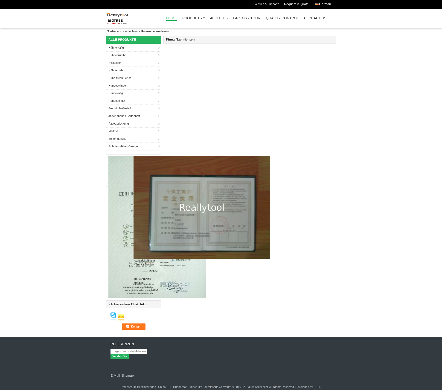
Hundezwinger (117, 85)
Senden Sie (119, 356)
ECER (317, 387)
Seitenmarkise (117, 138)
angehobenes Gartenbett (124, 116)
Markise (113, 131)
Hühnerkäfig (116, 47)
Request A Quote (296, 4)
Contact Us (315, 18)
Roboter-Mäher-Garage (123, 146)
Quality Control (282, 18)
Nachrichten (130, 31)
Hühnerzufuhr (117, 55)
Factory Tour (246, 18)
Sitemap (128, 375)
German (325, 4)
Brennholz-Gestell (119, 108)
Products (192, 18)
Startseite (113, 31)
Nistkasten (115, 62)
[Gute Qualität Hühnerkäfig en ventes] (202, 207)
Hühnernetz (115, 70)
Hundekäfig (115, 93)
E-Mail (115, 375)
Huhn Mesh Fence (119, 78)
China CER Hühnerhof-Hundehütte (180, 387)
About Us (219, 18)
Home (171, 18)
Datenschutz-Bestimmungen (138, 387)
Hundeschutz (116, 100)
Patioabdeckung (118, 123)
